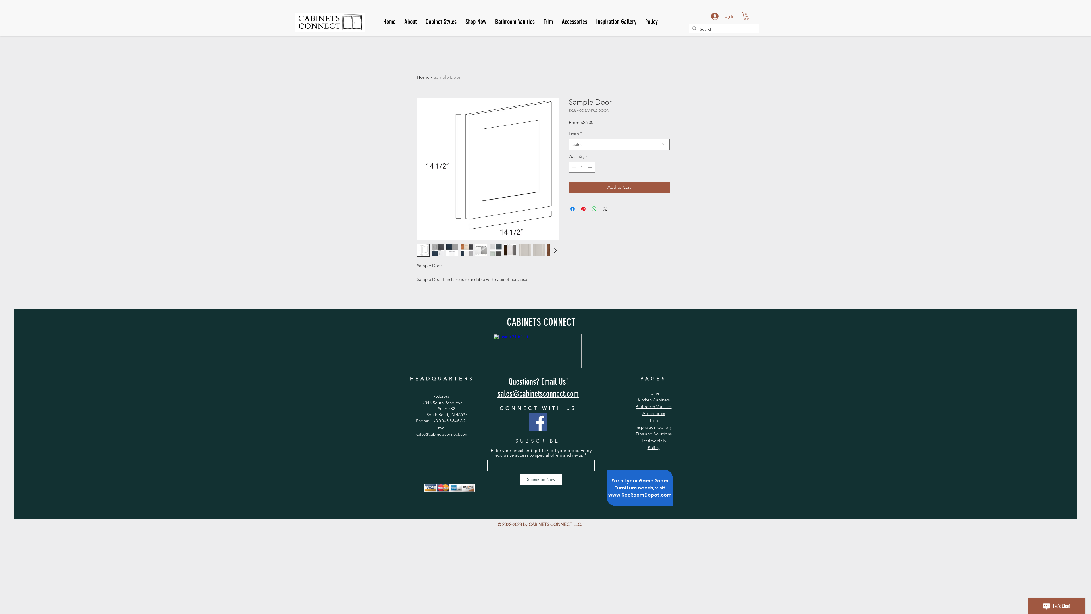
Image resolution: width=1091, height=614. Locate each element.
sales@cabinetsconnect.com (442, 434)
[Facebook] (538, 422)
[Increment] (590, 167)
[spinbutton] (582, 167)
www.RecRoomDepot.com (639, 495)
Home (423, 77)
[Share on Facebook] (572, 209)
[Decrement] (573, 167)
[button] (746, 16)
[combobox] (619, 144)
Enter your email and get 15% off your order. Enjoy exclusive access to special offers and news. (541, 452)
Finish (575, 133)
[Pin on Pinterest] (583, 209)
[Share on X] (604, 209)
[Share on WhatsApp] (594, 209)
